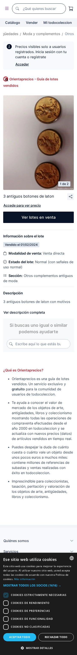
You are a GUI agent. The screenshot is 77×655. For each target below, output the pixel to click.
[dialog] (38, 604)
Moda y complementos (41, 34)
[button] (38, 585)
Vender (32, 22)
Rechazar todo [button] (56, 637)
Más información (24, 579)
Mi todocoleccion (57, 22)
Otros (69, 34)
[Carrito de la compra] (71, 8)
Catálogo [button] (12, 22)
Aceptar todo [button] (19, 637)
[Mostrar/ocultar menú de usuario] (6, 8)
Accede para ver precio (22, 205)
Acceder (22, 64)
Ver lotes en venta (39, 217)
